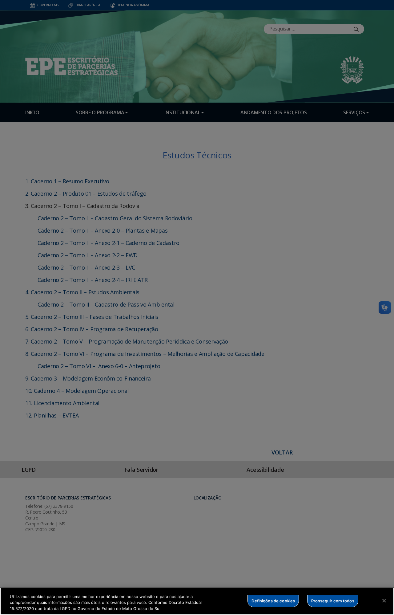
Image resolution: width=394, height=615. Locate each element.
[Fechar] (384, 600)
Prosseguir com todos (332, 600)
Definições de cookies (273, 600)
